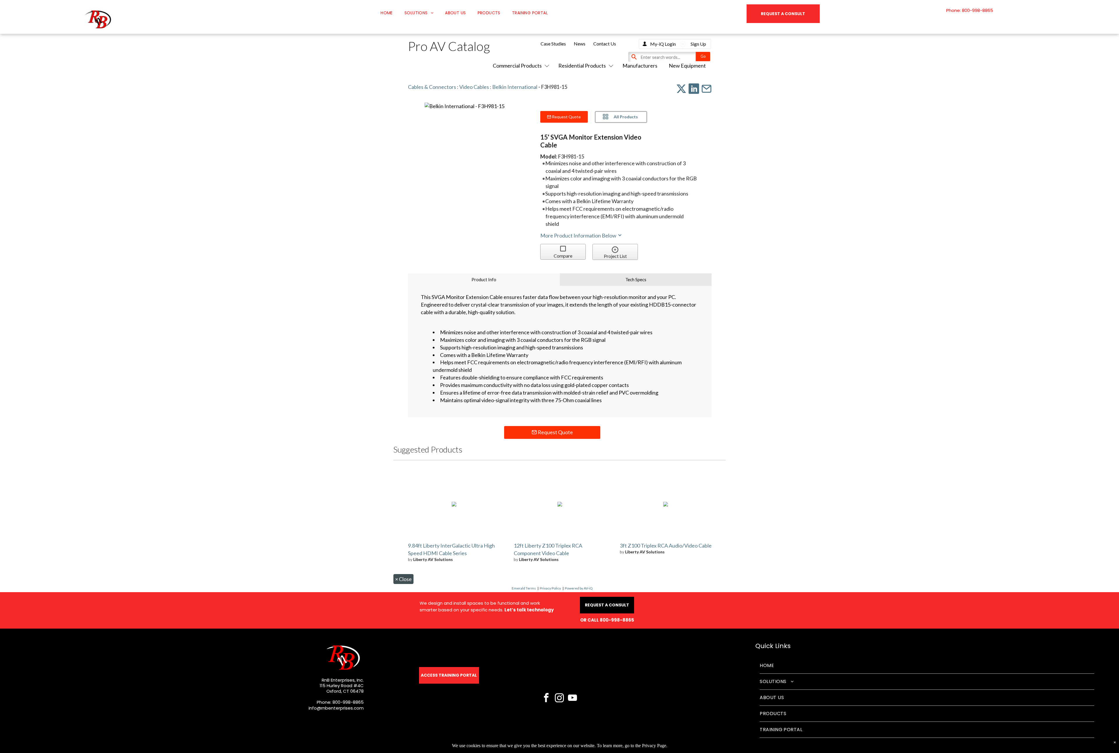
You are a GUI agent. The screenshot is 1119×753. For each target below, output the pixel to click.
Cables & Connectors (432, 87)
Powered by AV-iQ (579, 588)
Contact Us (604, 43)
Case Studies (553, 43)
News (579, 43)
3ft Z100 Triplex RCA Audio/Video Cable (666, 545)
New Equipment (687, 65)
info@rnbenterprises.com (336, 708)
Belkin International (514, 87)
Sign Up (698, 44)
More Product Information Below (578, 235)
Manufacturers (639, 65)
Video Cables (474, 87)
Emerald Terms (524, 588)
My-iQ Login (663, 44)
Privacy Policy (550, 588)
